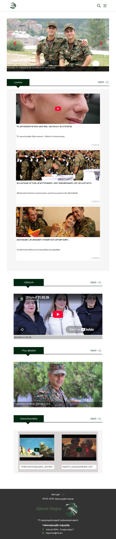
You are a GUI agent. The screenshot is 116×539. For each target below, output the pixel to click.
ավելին (101, 82)
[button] (101, 43)
